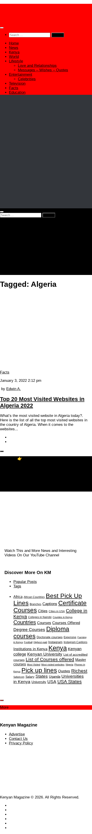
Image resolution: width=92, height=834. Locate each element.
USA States (69, 681)
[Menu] (2, 27)
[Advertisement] (46, 162)
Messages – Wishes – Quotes (43, 70)
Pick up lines (39, 670)
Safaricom (18, 677)
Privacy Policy (21, 743)
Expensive (70, 637)
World (14, 57)
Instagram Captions (75, 642)
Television (17, 83)
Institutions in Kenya (30, 649)
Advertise (17, 734)
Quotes (64, 671)
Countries (24, 622)
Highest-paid (40, 642)
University (38, 682)
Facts (13, 88)
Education (17, 92)
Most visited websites (53, 664)
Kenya (14, 52)
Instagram (55, 642)
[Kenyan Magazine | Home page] (46, 18)
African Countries (34, 597)
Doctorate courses (50, 637)
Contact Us (18, 739)
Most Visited (33, 664)
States (42, 676)
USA (51, 681)
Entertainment (20, 74)
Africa (18, 597)
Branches (35, 604)
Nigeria (69, 664)
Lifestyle (16, 61)
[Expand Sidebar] (2, 451)
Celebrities (27, 79)
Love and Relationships (37, 65)
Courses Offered (66, 623)
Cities (43, 611)
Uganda (54, 676)
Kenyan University (44, 654)
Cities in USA (57, 611)
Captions (49, 604)
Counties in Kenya (62, 617)
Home (14, 43)
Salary (29, 676)
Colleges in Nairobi (40, 617)
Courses (44, 623)
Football (28, 642)
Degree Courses (29, 629)
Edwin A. (13, 389)
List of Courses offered (50, 659)
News (13, 48)
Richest (79, 670)
